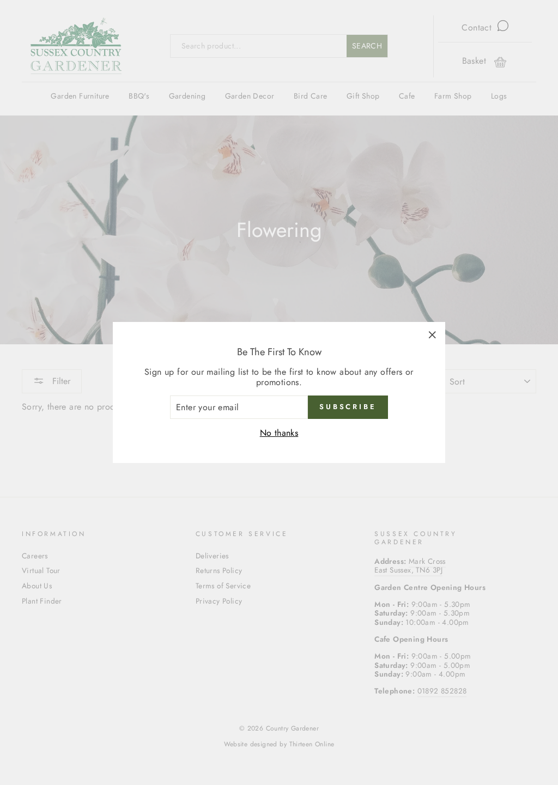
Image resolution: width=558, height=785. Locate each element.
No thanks (279, 433)
